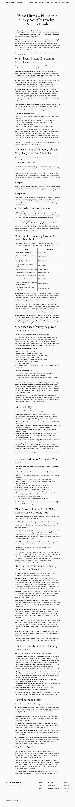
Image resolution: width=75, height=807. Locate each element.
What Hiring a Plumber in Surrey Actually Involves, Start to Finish (49, 2)
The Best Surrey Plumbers (14, 2)
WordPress (15, 800)
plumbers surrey (42, 620)
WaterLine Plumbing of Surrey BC (45, 640)
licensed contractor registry (40, 131)
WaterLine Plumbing (52, 638)
